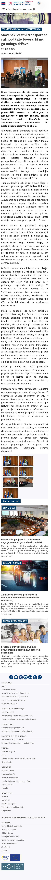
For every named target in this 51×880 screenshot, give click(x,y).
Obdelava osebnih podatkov (13, 840)
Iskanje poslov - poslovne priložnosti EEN (18, 758)
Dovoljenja (6, 793)
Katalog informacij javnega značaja (15, 781)
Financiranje (6, 762)
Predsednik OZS (8, 774)
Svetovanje (6, 683)
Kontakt (4, 788)
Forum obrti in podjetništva (12, 739)
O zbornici (6, 767)
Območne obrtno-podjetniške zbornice (17, 731)
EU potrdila (6, 810)
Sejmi (3, 755)
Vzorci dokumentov (9, 704)
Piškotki (7, 847)
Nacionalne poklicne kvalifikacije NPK (16, 715)
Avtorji (4, 850)
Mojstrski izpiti (7, 712)
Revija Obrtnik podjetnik (11, 826)
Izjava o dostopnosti (9, 843)
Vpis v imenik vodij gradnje (12, 807)
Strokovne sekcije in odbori (12, 727)
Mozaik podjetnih (8, 829)
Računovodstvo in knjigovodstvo (14, 697)
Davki (3, 686)
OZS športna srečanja (10, 836)
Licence (4, 796)
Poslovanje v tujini (8, 689)
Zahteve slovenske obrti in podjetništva (17, 743)
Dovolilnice (6, 800)
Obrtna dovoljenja (8, 803)
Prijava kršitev (7, 784)
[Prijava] (39, 3)
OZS (3, 9)
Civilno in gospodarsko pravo (13, 700)
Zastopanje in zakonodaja (13, 736)
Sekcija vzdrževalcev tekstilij (21, 9)
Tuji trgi (5, 748)
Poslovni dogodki (8, 751)
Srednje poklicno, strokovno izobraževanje (18, 719)
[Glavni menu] (3, 4)
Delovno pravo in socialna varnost (15, 693)
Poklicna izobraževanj (12, 709)
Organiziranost (7, 770)
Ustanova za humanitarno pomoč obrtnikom (23, 817)
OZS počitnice (7, 833)
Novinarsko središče (9, 777)
